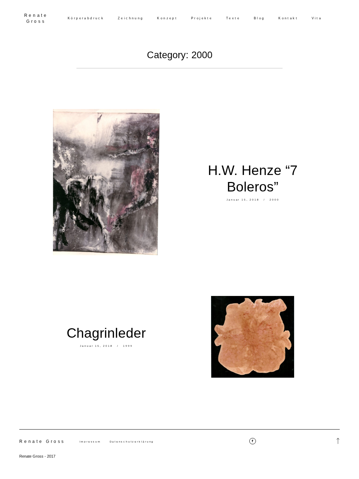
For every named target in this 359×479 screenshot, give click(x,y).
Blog (259, 18)
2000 (274, 199)
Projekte (201, 18)
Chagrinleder (106, 332)
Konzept (167, 18)
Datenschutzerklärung (132, 441)
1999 (128, 346)
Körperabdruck (86, 18)
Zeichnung (131, 18)
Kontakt (288, 18)
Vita (317, 18)
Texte (233, 18)
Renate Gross (36, 18)
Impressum (90, 441)
